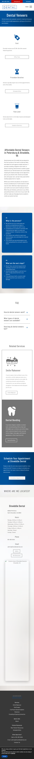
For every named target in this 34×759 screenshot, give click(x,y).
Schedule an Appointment (17, 478)
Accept (4, 756)
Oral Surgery (17, 707)
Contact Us (17, 742)
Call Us (16, 551)
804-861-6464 (11, 539)
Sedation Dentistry (17, 125)
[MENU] (30, 6)
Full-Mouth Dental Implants (17, 709)
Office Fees (17, 57)
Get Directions (16, 555)
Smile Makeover (12, 392)
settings (13, 753)
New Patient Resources (17, 727)
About (17, 721)
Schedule (28, 1)
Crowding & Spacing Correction (17, 714)
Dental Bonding (11, 440)
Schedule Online (17, 91)
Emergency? (17, 1)
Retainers (17, 712)
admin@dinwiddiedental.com (15, 547)
